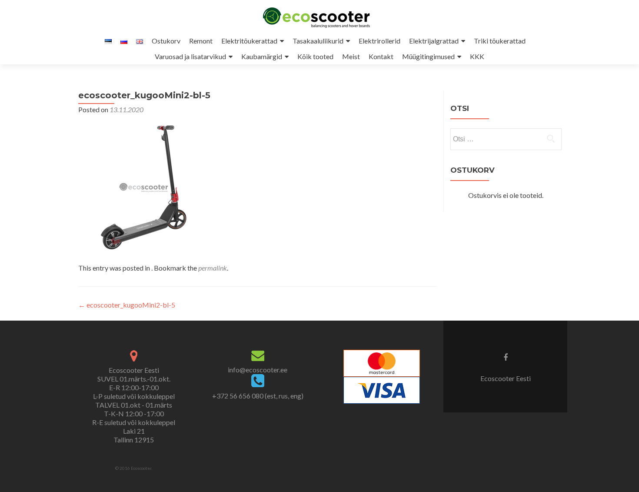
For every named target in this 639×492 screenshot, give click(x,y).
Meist (351, 56)
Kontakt (381, 56)
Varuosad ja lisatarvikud (190, 56)
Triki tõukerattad (500, 41)
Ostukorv (166, 41)
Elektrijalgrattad (434, 41)
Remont (201, 41)
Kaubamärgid (261, 56)
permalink (212, 268)
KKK (477, 56)
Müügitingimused (428, 56)
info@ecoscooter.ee (257, 369)
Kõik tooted (315, 56)
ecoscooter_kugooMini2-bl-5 (126, 305)
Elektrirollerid (379, 41)
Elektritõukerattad (249, 41)
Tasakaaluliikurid (318, 41)
